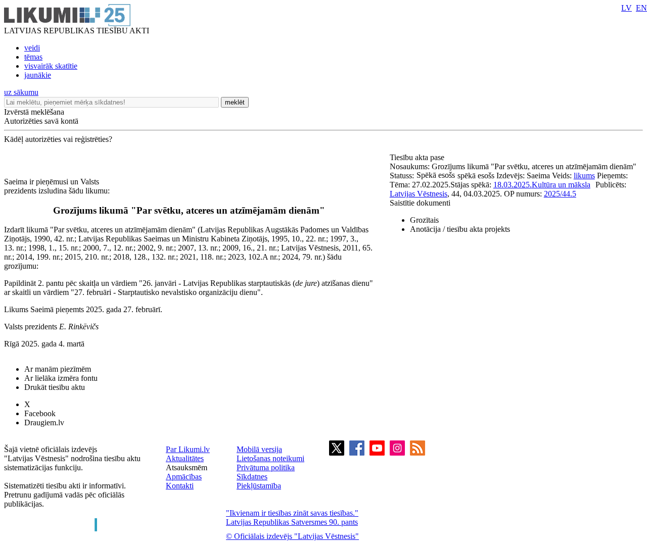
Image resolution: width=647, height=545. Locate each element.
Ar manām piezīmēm (57, 369)
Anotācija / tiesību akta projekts (460, 229)
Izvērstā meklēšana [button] (34, 112)
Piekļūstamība (259, 485)
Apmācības (184, 476)
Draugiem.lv (44, 422)
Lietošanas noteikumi (270, 458)
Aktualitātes (185, 458)
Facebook (40, 413)
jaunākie (37, 75)
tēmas (33, 57)
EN (641, 8)
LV (626, 8)
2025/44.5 (560, 193)
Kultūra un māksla (561, 184)
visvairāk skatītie (50, 66)
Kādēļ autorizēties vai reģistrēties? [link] (58, 139)
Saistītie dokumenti (420, 203)
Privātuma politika (266, 467)
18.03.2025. (512, 184)
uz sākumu (21, 92)
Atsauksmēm (186, 467)
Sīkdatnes (252, 476)
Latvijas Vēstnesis (418, 193)
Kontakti (180, 485)
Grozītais (424, 220)
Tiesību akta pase (418, 157)
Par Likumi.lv (188, 449)
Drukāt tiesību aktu (54, 387)
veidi (32, 47)
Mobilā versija (259, 449)
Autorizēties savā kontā (41, 121)
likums (584, 175)
